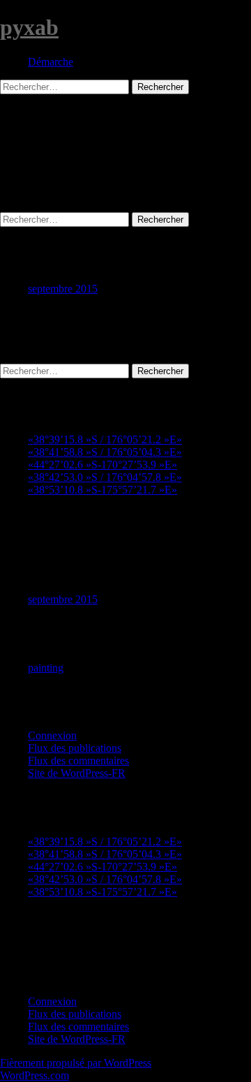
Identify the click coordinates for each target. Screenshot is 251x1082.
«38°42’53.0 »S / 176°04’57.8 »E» (105, 477)
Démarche (50, 62)
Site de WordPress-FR (77, 773)
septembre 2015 (63, 289)
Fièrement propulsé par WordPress (75, 1063)
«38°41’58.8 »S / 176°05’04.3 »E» (105, 452)
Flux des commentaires (78, 760)
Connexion (52, 735)
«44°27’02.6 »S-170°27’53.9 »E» (102, 464)
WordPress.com (34, 1075)
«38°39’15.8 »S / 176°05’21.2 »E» (105, 439)
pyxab (29, 27)
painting (45, 668)
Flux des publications (74, 748)
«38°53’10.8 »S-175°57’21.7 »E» (102, 490)
